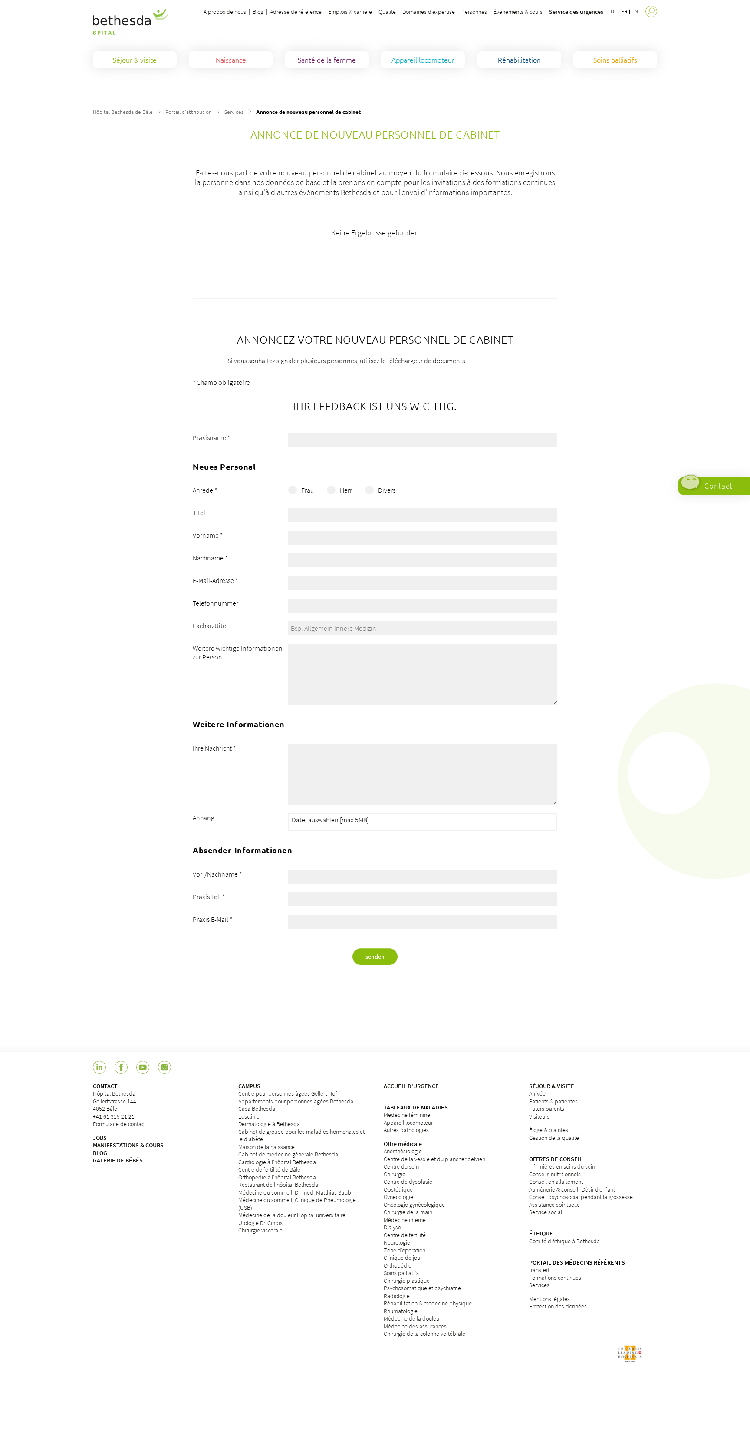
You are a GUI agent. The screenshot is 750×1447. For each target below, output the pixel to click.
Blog (258, 12)
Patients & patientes (553, 1101)
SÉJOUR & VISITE (551, 1086)
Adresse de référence (296, 12)
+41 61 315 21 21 (114, 1116)
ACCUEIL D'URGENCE (411, 1086)
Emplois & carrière (350, 12)
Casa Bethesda (256, 1109)
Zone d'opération (404, 1250)
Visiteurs (539, 1116)
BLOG (100, 1153)
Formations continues (555, 1277)
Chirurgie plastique (407, 1281)
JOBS (100, 1138)
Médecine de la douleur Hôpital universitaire (291, 1215)
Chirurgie (394, 1174)
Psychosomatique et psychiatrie (422, 1288)
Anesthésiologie (403, 1151)
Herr (346, 490)
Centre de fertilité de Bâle (269, 1169)
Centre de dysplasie (408, 1181)
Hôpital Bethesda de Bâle (123, 111)
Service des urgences (576, 12)
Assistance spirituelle (554, 1205)
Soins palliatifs (401, 1273)
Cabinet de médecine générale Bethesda (288, 1154)
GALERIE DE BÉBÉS (118, 1160)
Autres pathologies (406, 1130)
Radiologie (397, 1296)
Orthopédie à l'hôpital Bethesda (277, 1177)
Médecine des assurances (415, 1326)
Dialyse (392, 1227)
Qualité (387, 12)
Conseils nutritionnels (555, 1174)
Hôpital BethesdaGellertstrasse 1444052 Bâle (114, 1101)
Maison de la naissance (266, 1147)
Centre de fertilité (405, 1235)
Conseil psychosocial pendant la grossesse (581, 1197)
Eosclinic (248, 1116)
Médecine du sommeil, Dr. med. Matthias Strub (294, 1192)
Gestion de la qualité (554, 1138)
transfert (539, 1270)
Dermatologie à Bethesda (269, 1124)
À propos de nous (225, 12)
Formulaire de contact (119, 1124)
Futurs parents (546, 1109)
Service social (545, 1212)
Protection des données (558, 1306)
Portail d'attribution (188, 111)
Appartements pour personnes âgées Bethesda (295, 1101)
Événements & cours (518, 12)
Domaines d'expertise (428, 12)
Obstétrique (398, 1189)
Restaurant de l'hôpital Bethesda (278, 1185)
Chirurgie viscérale (260, 1230)
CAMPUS (249, 1086)
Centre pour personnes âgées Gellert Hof (287, 1093)
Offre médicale (403, 1144)
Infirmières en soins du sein (562, 1166)
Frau (307, 490)
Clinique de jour (403, 1258)
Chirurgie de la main (408, 1212)
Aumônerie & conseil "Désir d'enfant (572, 1189)
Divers (386, 490)
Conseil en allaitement (556, 1181)
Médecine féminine (407, 1115)
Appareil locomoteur (408, 1122)
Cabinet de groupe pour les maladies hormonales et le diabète (301, 1135)
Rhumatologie (401, 1311)
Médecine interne (405, 1220)
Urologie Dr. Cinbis (260, 1223)
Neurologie (397, 1242)
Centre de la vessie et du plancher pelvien (434, 1159)
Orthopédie (397, 1265)
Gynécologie (398, 1197)
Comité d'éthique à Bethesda (564, 1241)
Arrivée (537, 1093)
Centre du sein (401, 1166)
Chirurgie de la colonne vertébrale (424, 1334)
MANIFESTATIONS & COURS (128, 1145)
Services (233, 111)
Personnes (474, 12)
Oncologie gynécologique (414, 1205)
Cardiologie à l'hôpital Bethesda (277, 1162)
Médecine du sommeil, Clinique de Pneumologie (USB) (297, 1204)
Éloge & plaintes (548, 1130)
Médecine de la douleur (412, 1318)
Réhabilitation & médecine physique (428, 1303)
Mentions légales (549, 1299)
